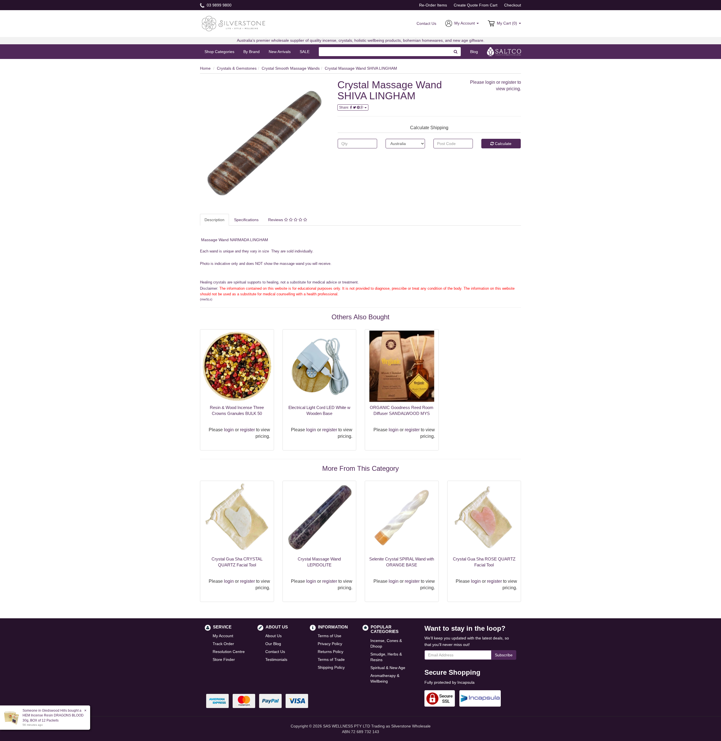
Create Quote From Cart (475, 5)
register (508, 82)
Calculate (502, 143)
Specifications (246, 219)
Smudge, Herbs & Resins (386, 657)
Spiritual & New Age (387, 667)
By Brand (251, 51)
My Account (223, 636)
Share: (344, 107)
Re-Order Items (433, 5)
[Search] (455, 51)
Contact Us (426, 23)
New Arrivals (280, 51)
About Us (273, 636)
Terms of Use (329, 636)
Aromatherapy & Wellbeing (384, 678)
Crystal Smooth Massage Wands (291, 68)
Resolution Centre (229, 651)
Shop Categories (219, 51)
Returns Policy (330, 651)
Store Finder (224, 659)
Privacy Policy (330, 643)
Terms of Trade (331, 659)
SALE (305, 51)
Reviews (276, 219)
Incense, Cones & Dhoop (386, 643)
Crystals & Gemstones (237, 68)
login (490, 82)
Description (214, 219)
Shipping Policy (331, 667)
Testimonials (276, 659)
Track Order (223, 643)
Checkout (512, 5)
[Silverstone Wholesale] (234, 23)
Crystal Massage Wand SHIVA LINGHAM (361, 68)
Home (205, 68)
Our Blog (273, 643)
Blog (474, 51)
